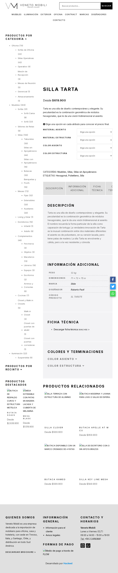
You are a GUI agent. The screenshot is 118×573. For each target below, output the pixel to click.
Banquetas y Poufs (30, 181)
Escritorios (29, 275)
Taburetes (29, 139)
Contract (71, 14)
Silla (82, 175)
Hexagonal (61, 175)
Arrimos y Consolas (28, 285)
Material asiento (54, 130)
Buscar (106, 6)
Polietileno (73, 175)
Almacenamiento (26, 96)
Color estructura (55, 153)
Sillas (70, 172)
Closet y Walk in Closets (25, 302)
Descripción (54, 188)
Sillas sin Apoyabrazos (85, 172)
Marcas (84, 14)
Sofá (26, 121)
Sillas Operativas (26, 58)
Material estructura (57, 138)
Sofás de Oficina (26, 50)
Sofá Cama (29, 113)
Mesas (21, 191)
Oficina (58, 14)
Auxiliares (28, 208)
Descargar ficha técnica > (72, 329)
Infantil (27, 226)
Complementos (25, 236)
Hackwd (67, 563)
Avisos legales (53, 535)
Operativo (22, 66)
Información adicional (77, 188)
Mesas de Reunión (27, 83)
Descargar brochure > (21, 552)
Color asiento (52, 145)
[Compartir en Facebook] (113, 279)
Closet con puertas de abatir (29, 326)
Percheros (29, 243)
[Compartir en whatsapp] (113, 293)
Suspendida (23, 357)
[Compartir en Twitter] (113, 286)
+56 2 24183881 (93, 539)
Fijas (26, 195)
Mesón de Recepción (23, 73)
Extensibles (29, 200)
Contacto (59, 20)
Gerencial (22, 91)
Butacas (28, 171)
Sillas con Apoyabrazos (30, 161)
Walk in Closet (27, 313)
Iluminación (31, 14)
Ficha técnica (97, 188)
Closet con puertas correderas (29, 341)
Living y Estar (24, 217)
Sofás (20, 109)
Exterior (46, 14)
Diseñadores (98, 14)
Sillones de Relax (26, 126)
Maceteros (29, 257)
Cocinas (22, 295)
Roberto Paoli (77, 289)
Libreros (28, 265)
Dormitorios (23, 222)
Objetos (27, 252)
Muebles (17, 14)
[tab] (54, 188)
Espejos (27, 270)
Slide (73, 283)
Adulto (27, 231)
